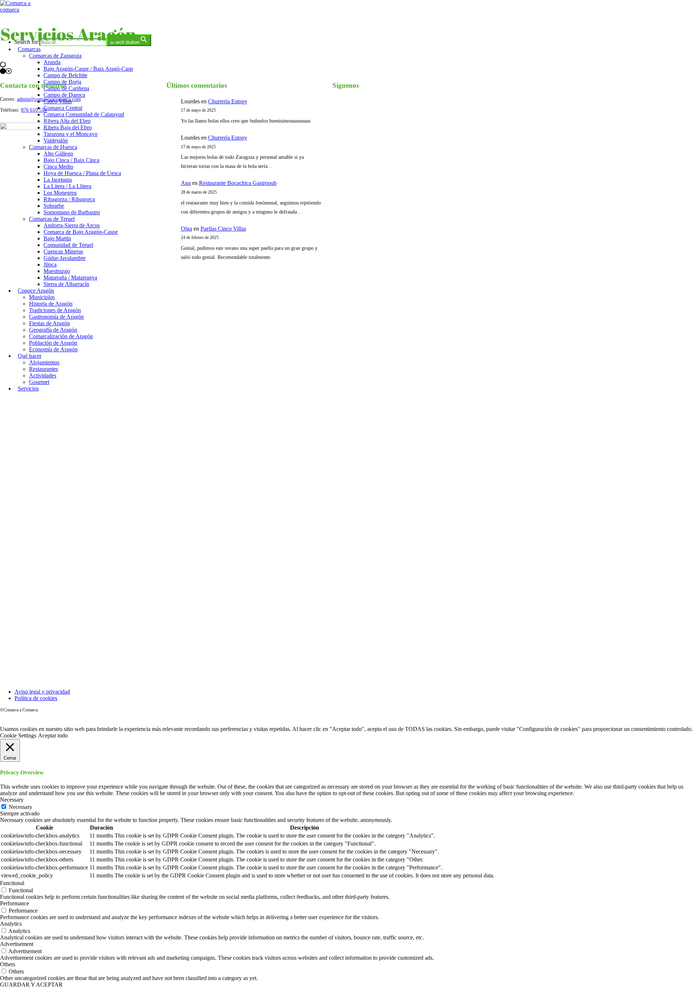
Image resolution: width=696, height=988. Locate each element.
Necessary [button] (12, 800)
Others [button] (7, 964)
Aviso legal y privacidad (42, 692)
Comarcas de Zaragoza (55, 56)
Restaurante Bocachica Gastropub (238, 183)
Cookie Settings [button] (18, 735)
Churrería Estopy (227, 101)
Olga (186, 229)
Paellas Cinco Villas (223, 229)
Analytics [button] (11, 924)
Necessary (20, 807)
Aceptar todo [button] (53, 735)
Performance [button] (14, 903)
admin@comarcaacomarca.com (49, 99)
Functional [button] (12, 883)
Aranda (52, 62)
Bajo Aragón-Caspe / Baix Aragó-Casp (88, 69)
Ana (186, 183)
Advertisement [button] (16, 944)
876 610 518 (34, 110)
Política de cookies (35, 698)
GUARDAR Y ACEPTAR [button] (31, 984)
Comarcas (29, 49)
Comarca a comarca (39, 23)
